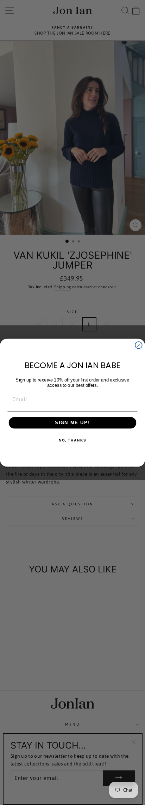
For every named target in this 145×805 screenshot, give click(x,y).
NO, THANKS (72, 440)
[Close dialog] (138, 344)
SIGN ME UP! (72, 422)
